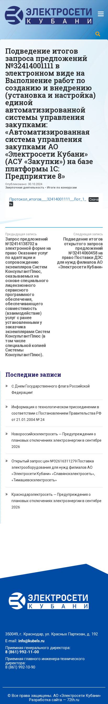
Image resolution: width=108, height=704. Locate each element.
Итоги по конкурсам (62, 187)
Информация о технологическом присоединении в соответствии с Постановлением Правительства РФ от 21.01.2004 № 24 (56, 413)
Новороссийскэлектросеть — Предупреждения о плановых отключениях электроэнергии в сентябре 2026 (56, 440)
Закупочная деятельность (24, 187)
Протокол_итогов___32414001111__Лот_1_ (47, 199)
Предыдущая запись (28, 294)
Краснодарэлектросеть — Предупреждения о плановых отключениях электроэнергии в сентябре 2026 (56, 500)
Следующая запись (80, 250)
